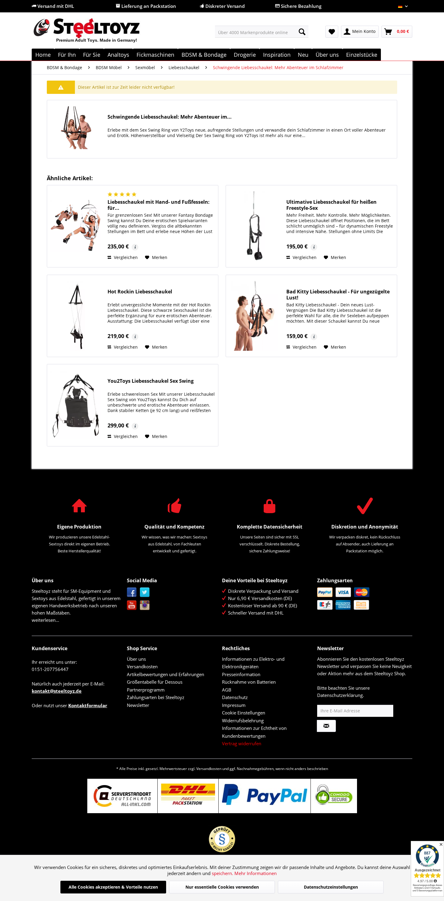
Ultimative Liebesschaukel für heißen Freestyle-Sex (331, 205)
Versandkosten (142, 666)
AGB (226, 690)
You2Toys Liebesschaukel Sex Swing (151, 381)
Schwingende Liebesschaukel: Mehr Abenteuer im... (170, 117)
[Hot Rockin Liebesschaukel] (75, 316)
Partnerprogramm (146, 690)
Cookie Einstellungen (243, 713)
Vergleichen (125, 257)
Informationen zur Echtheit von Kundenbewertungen (254, 732)
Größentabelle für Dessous (154, 682)
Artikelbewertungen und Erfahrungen (165, 674)
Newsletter (138, 705)
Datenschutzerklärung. (340, 695)
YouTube (132, 605)
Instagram (145, 605)
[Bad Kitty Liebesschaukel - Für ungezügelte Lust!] (254, 316)
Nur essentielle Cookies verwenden (222, 887)
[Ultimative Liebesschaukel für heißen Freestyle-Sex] (254, 226)
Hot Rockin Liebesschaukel (140, 292)
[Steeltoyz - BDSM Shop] (96, 33)
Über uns (136, 659)
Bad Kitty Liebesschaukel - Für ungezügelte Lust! (338, 295)
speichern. (223, 873)
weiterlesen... (45, 620)
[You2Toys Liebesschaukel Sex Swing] (75, 405)
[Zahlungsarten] (363, 598)
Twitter (145, 592)
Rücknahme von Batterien (249, 682)
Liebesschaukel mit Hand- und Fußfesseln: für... (159, 205)
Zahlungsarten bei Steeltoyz (155, 697)
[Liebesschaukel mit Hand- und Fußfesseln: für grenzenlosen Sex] (75, 226)
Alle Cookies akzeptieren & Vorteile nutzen (113, 887)
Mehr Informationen (255, 873)
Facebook (132, 592)
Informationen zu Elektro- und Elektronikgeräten (253, 663)
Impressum (234, 705)
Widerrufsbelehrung (243, 720)
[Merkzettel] (331, 32)
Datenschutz (235, 697)
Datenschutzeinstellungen (331, 887)
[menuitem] (261, 32)
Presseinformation (241, 674)
